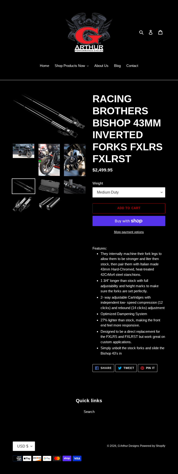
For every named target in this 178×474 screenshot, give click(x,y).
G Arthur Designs (128, 446)
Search (89, 412)
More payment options (129, 232)
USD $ (22, 446)
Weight (97, 183)
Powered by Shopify (152, 446)
